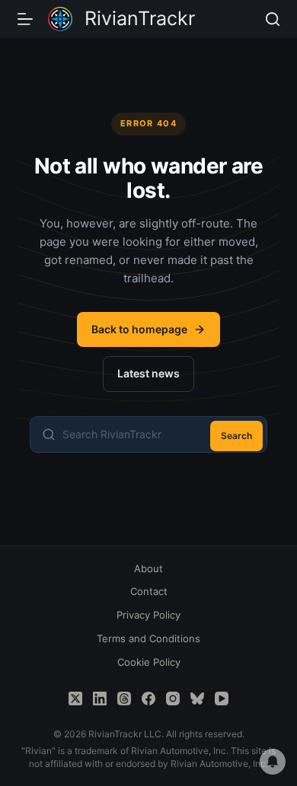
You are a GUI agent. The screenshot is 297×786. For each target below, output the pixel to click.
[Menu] (25, 19)
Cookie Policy (148, 662)
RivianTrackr (140, 18)
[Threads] (124, 698)
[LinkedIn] (100, 698)
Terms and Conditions (148, 638)
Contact (149, 591)
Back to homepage (139, 329)
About (148, 568)
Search (236, 435)
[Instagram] (173, 698)
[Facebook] (148, 698)
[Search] (272, 19)
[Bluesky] (197, 698)
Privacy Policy (148, 615)
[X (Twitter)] (75, 698)
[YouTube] (221, 698)
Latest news (148, 373)
